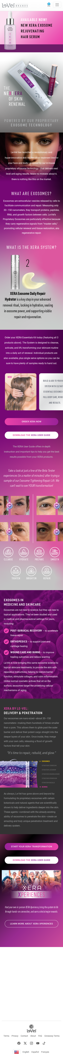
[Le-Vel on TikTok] (44, 1043)
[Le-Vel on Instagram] (31, 1043)
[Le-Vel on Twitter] (25, 1043)
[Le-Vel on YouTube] (37, 1043)
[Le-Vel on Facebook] (19, 1043)
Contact (24, 1035)
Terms (6, 1035)
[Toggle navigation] (57, 5)
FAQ (40, 1035)
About (33, 1035)
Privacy (15, 1035)
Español (35, 1051)
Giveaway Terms (51, 1035)
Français (45, 1051)
